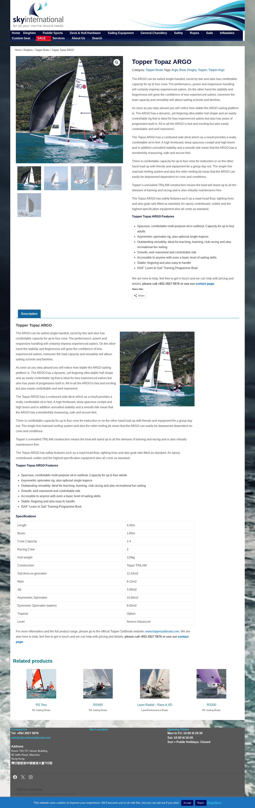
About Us (78, 38)
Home (16, 33)
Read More (214, 802)
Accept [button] (187, 802)
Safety (178, 33)
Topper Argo (216, 70)
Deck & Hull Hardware (85, 33)
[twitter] (23, 777)
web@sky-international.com (31, 737)
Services (58, 38)
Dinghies (29, 33)
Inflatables (227, 33)
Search (97, 38)
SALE (41, 38)
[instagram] (31, 777)
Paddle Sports (53, 33)
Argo (175, 70)
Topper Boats (42, 50)
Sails (209, 33)
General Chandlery (154, 33)
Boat (182, 70)
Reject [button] (200, 802)
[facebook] (15, 777)
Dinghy (191, 70)
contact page (205, 283)
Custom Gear (21, 38)
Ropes (194, 33)
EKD (73, 793)
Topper (202, 70)
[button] (116, 62)
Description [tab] (29, 313)
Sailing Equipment (121, 33)
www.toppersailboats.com (162, 631)
